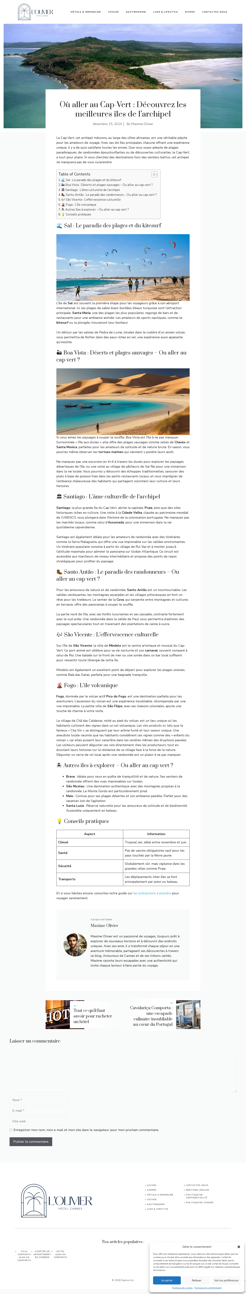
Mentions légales (197, 1190)
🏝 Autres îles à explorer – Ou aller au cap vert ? (95, 210)
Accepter (167, 1280)
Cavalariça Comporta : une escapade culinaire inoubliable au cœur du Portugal (151, 1016)
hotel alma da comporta (60, 1254)
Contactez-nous (197, 1185)
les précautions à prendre (152, 893)
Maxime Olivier (142, 124)
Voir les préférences (226, 1280)
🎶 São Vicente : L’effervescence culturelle (91, 200)
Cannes (151, 1190)
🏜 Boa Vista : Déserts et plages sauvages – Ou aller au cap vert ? (107, 185)
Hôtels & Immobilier (86, 11)
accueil (152, 1185)
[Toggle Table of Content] (153, 174)
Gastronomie (136, 11)
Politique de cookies (182, 1287)
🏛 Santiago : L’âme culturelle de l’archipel (90, 190)
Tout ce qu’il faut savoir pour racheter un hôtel (92, 1016)
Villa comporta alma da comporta (24, 1256)
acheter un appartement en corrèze (42, 1254)
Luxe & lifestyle (165, 11)
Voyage (113, 11)
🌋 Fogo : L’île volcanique (78, 205)
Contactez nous (214, 11)
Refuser (196, 1280)
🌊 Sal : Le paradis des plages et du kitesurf (91, 180)
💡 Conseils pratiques (76, 214)
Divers (190, 11)
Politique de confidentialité (208, 1287)
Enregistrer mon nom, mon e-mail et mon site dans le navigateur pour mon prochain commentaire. (86, 1130)
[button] (239, 1247)
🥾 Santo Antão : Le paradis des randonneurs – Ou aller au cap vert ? (109, 195)
